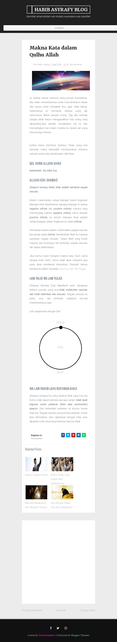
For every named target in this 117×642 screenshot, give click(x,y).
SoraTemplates (47, 635)
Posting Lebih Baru (32, 610)
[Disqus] (58, 561)
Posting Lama (87, 610)
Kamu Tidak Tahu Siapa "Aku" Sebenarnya (60, 479)
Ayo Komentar (76, 64)
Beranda (61, 610)
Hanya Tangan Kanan (36, 474)
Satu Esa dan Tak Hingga (72, 268)
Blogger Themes (80, 635)
